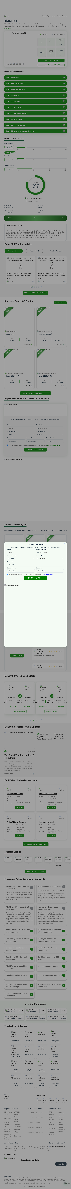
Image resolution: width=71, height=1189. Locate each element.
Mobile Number (41, 549)
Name (9, 549)
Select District (11, 568)
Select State (11, 562)
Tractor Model (40, 556)
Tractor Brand (11, 556)
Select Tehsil (40, 568)
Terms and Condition (47, 574)
